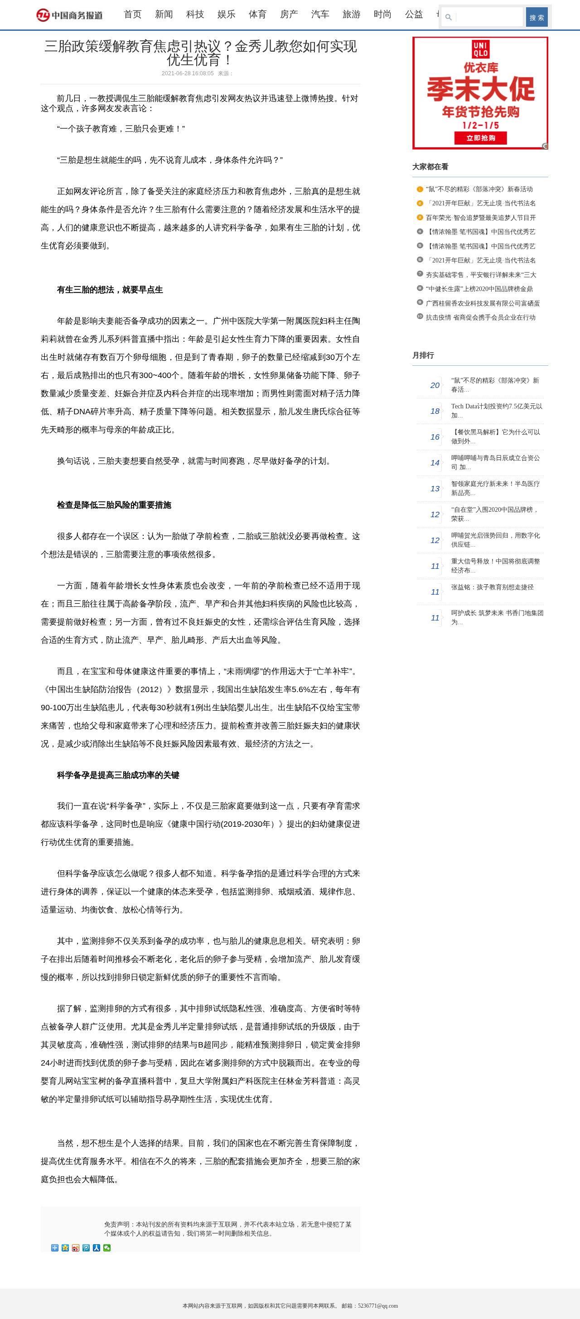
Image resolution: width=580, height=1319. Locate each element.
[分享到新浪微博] (76, 1247)
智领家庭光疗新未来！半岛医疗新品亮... (495, 488)
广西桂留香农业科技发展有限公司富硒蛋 (483, 303)
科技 (195, 14)
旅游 (352, 14)
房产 (289, 14)
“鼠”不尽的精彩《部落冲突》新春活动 (479, 189)
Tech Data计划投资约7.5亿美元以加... (496, 411)
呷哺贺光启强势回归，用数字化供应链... (495, 540)
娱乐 (227, 14)
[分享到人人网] (97, 1247)
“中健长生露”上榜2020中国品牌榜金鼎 (479, 289)
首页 (133, 14)
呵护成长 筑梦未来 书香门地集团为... (497, 618)
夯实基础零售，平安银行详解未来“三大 (481, 275)
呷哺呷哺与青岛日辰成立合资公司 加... (495, 462)
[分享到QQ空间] (65, 1247)
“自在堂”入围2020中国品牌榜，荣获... (495, 514)
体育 (258, 14)
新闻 (164, 14)
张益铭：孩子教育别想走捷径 (492, 587)
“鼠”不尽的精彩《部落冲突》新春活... (495, 385)
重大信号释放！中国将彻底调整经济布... (495, 566)
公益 (414, 14)
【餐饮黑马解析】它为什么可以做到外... (495, 437)
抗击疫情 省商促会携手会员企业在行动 (481, 317)
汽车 (320, 14)
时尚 (383, 14)
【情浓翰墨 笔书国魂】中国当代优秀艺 (481, 231)
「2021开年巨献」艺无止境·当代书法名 (481, 203)
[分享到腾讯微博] (86, 1247)
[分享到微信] (107, 1247)
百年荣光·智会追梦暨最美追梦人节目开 (481, 217)
